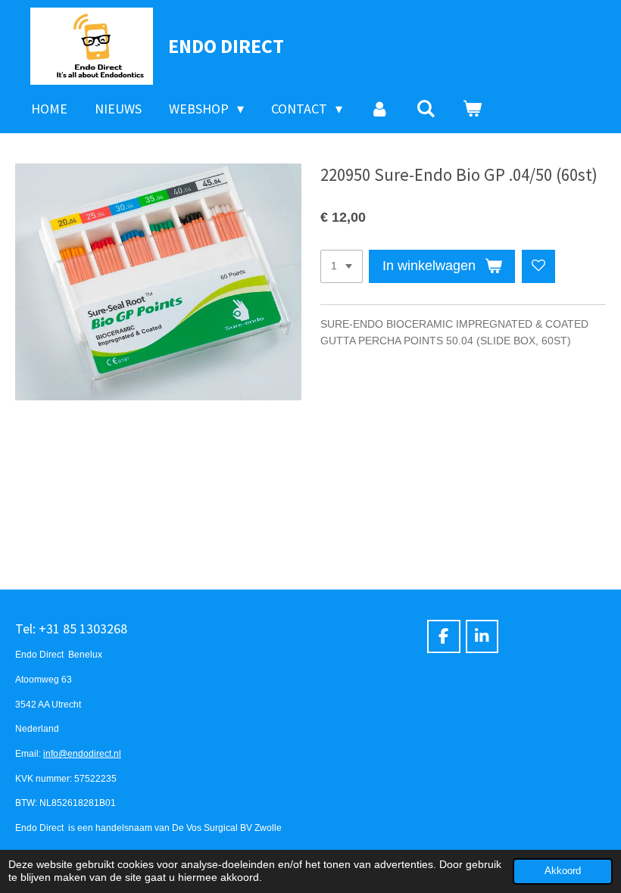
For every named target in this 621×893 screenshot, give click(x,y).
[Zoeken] (426, 109)
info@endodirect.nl (82, 753)
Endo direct (226, 45)
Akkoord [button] (563, 871)
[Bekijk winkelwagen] (472, 109)
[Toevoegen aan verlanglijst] (538, 266)
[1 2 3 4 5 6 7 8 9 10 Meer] (341, 266)
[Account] (379, 109)
